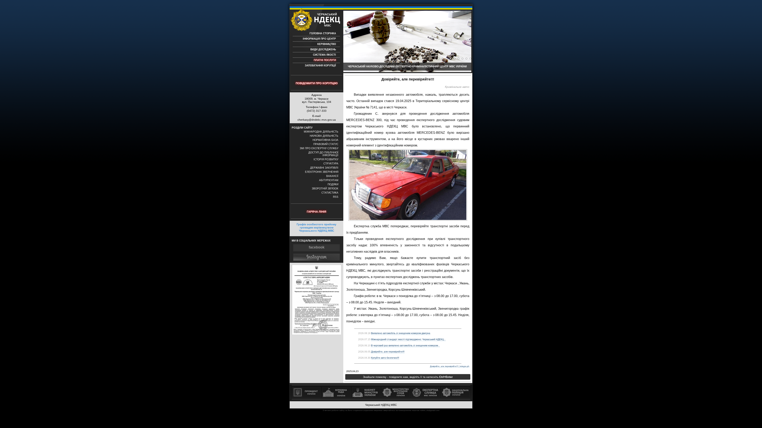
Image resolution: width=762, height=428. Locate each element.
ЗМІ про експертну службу (319, 148)
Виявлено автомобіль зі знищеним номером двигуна (400, 333)
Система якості (324, 55)
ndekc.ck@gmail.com (429, 410)
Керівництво (326, 44)
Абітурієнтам (328, 180)
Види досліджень (323, 49)
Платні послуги (325, 60)
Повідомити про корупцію (317, 83)
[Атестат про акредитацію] (316, 333)
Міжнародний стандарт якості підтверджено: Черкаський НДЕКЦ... (408, 339)
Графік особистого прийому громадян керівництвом (316, 227)
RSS (335, 197)
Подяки (333, 184)
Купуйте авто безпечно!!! (385, 357)
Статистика (329, 192)
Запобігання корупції (320, 65)
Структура (330, 163)
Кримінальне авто (457, 86)
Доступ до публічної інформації (323, 154)
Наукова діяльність (324, 136)
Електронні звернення (321, 172)
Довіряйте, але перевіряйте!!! (387, 351)
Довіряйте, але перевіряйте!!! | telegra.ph (449, 366)
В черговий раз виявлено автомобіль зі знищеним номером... (405, 345)
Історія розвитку (326, 159)
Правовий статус (325, 144)
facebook (316, 247)
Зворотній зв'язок (325, 188)
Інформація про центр (319, 38)
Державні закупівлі (324, 167)
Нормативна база (325, 140)
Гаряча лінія (316, 211)
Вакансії (332, 176)
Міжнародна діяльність (321, 131)
